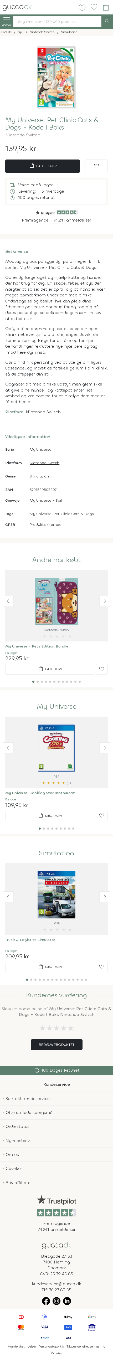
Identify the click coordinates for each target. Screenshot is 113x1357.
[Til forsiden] (17, 6)
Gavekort (15, 1168)
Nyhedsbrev (18, 1140)
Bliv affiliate (18, 1182)
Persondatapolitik (51, 1346)
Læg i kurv (43, 165)
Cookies (56, 1353)
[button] (8, 601)
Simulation (39, 476)
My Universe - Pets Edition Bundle (36, 646)
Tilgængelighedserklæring (85, 1346)
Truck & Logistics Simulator (30, 940)
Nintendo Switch (44, 462)
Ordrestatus (17, 1126)
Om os (12, 1154)
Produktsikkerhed (45, 524)
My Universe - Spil (46, 500)
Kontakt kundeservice (28, 1098)
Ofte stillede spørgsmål (30, 1112)
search (107, 21)
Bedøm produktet (56, 1044)
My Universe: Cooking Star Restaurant (40, 793)
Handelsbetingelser (22, 1346)
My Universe (41, 449)
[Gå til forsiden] (56, 1245)
